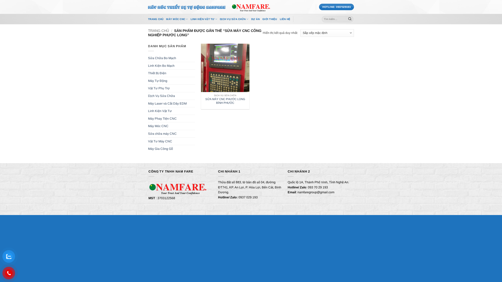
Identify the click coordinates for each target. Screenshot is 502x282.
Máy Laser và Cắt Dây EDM (167, 103)
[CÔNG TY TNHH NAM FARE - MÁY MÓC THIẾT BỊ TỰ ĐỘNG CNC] (251, 7)
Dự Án (255, 19)
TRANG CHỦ (155, 19)
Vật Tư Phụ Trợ (159, 88)
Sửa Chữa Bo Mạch (162, 58)
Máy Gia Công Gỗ (160, 148)
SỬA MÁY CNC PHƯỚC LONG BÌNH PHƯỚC (225, 101)
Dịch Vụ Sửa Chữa (233, 19)
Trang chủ (158, 31)
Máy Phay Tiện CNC (162, 118)
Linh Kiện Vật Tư (203, 19)
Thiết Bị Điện (157, 73)
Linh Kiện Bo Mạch (161, 65)
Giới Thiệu (269, 19)
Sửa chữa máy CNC (162, 133)
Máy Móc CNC (175, 19)
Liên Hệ (285, 19)
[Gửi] (349, 19)
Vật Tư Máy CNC (160, 141)
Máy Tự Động (157, 80)
